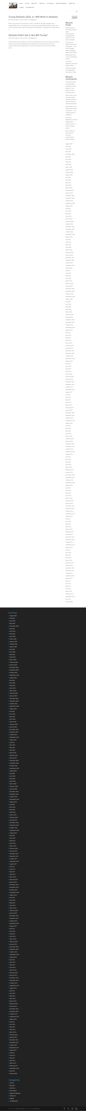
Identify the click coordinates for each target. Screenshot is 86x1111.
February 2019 (70, 345)
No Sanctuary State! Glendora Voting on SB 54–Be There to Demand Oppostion (71, 99)
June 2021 (68, 273)
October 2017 (69, 387)
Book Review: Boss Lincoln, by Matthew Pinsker (71, 57)
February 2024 (70, 190)
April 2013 (68, 526)
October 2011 (69, 573)
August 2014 (69, 485)
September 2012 (70, 545)
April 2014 (68, 495)
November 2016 (70, 415)
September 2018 (70, 358)
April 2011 (68, 589)
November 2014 (70, 477)
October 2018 (69, 356)
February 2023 (70, 221)
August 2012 (69, 547)
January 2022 (69, 255)
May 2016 (68, 431)
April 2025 (68, 164)
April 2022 (68, 247)
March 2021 (69, 281)
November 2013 (70, 508)
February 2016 (70, 438)
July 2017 (68, 395)
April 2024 (68, 185)
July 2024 (68, 177)
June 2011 (68, 583)
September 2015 (70, 451)
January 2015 (69, 472)
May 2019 (68, 338)
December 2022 (70, 226)
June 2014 (68, 490)
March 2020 (69, 312)
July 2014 (68, 488)
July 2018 (68, 363)
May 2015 (68, 462)
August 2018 (69, 361)
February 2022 (70, 252)
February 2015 (70, 470)
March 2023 (69, 219)
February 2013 (70, 532)
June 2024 (68, 180)
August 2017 (69, 392)
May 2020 (68, 307)
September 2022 (70, 234)
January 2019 (69, 348)
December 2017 (70, 382)
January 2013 (69, 534)
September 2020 (70, 296)
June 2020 (68, 304)
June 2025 (68, 159)
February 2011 (70, 594)
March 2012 (69, 560)
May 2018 (68, 369)
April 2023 (68, 216)
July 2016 (68, 425)
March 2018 (69, 374)
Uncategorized (30, 7)
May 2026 (68, 151)
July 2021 (68, 270)
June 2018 (68, 366)
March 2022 (69, 250)
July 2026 (68, 146)
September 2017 (70, 389)
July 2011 (68, 581)
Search (75, 17)
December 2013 (70, 506)
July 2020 (68, 301)
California (42, 3)
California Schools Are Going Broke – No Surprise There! (71, 70)
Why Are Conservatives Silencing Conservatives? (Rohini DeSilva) (70, 135)
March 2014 (69, 498)
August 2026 (69, 144)
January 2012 (69, 565)
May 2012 (68, 555)
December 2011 (70, 568)
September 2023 (70, 203)
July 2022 (68, 239)
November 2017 (70, 384)
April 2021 (68, 278)
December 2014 (70, 475)
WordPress (36, 1108)
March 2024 (69, 188)
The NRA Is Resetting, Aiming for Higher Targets (71, 63)
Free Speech (50, 3)
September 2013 (70, 514)
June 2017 (68, 397)
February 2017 (70, 407)
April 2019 (68, 340)
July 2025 (68, 157)
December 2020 (70, 288)
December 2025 (70, 154)
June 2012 (68, 552)
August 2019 (69, 330)
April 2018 (68, 371)
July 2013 (68, 519)
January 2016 (69, 441)
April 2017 (68, 402)
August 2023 (69, 206)
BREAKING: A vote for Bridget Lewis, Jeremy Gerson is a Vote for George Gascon (71, 124)
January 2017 (69, 410)
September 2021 (70, 265)
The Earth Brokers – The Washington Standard (71, 84)
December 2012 (70, 537)
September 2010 (70, 596)
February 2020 (70, 314)
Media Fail (72, 3)
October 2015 (69, 449)
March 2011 (69, 591)
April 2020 (68, 309)
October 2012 (69, 542)
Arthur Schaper (14, 19)
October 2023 (69, 200)
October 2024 (69, 172)
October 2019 (69, 325)
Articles (27, 3)
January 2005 (69, 601)
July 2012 (68, 550)
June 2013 (68, 521)
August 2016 (69, 423)
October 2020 (69, 294)
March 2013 (69, 529)
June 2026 (68, 149)
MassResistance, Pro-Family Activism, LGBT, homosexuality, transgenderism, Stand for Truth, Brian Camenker (71, 34)
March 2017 (69, 405)
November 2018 (70, 353)
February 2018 (70, 376)
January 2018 (69, 379)
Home (21, 3)
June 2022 (68, 242)
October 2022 (69, 232)
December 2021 (70, 257)
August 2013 (69, 516)
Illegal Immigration (61, 3)
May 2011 (68, 586)
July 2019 (68, 332)
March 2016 (69, 436)
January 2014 (69, 503)
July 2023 (68, 208)
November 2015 (70, 446)
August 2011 (69, 578)
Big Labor (34, 3)
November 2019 (70, 322)
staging (21, 7)
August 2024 (69, 175)
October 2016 (69, 418)
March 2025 (69, 167)
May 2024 (68, 182)
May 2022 (68, 244)
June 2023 (68, 211)
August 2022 (69, 237)
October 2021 (69, 263)
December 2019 (70, 320)
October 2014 (69, 480)
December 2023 (70, 195)
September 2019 (70, 327)
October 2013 (69, 511)
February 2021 (70, 283)
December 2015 (70, 444)
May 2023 (68, 213)
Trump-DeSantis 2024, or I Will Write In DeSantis (33, 16)
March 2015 (69, 467)
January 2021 (69, 286)
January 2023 (69, 224)
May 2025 (68, 162)
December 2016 (70, 413)
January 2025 (69, 169)
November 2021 (70, 260)
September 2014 (70, 482)
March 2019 (69, 343)
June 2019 (68, 335)
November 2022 (70, 229)
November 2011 (70, 570)
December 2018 (70, 350)
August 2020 (69, 299)
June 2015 (68, 459)
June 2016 (68, 428)
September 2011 (70, 576)
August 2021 (69, 268)
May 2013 (68, 524)
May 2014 (68, 493)
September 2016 (70, 420)
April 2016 (68, 433)
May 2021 (68, 275)
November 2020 (70, 291)
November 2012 (70, 539)
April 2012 (68, 557)
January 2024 (69, 193)
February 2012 (70, 563)
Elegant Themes (20, 1108)
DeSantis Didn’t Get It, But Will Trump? (28, 35)
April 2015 (68, 464)
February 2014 (70, 501)
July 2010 (68, 599)
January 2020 (69, 317)
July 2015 (68, 457)
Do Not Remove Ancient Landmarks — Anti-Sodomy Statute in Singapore (71, 111)
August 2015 (69, 454)
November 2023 (70, 198)
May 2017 (68, 400)
